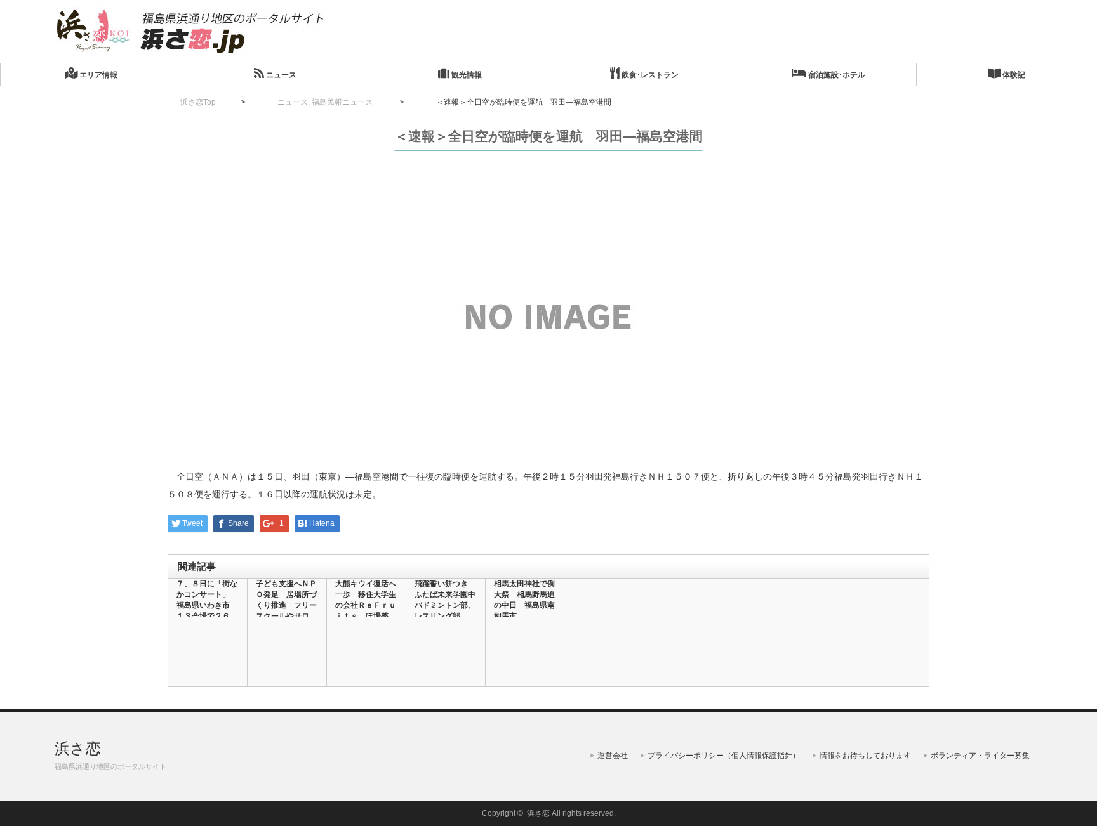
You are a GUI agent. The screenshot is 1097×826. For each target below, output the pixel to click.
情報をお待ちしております (865, 755)
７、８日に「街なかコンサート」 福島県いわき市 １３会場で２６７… (206, 605)
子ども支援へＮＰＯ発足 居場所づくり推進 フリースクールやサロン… (286, 605)
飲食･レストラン (649, 74)
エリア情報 (97, 74)
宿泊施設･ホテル (835, 74)
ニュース (280, 74)
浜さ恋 (78, 748)
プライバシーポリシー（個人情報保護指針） (724, 755)
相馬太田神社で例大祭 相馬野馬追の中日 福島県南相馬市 (524, 599)
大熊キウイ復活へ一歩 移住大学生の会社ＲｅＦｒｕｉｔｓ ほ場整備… (365, 605)
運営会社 (612, 755)
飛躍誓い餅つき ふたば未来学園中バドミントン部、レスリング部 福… (445, 605)
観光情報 (465, 74)
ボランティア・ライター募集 (980, 755)
